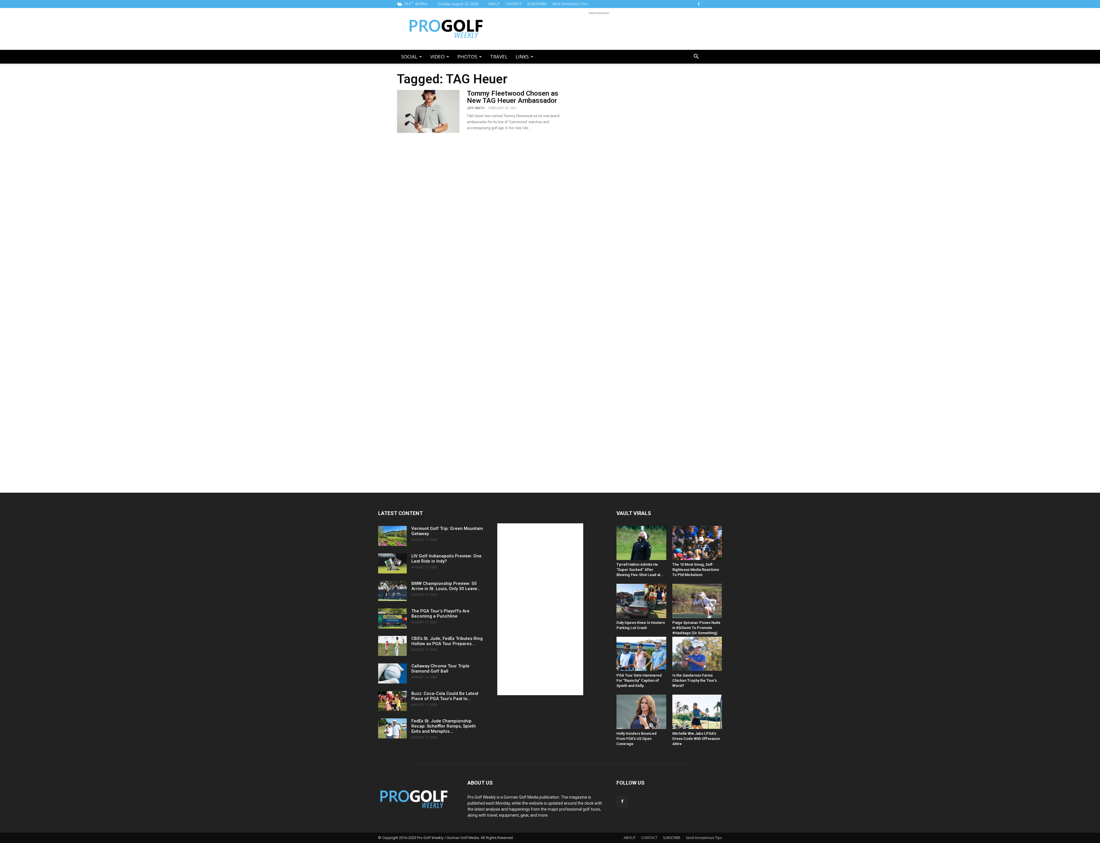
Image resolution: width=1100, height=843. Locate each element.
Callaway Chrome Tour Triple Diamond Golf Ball (440, 668)
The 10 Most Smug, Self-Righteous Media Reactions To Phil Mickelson (695, 569)
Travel (499, 56)
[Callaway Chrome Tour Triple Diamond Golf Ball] (392, 673)
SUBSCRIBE (537, 4)
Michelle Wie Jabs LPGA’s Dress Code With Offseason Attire (696, 738)
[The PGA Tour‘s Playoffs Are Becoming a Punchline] (392, 618)
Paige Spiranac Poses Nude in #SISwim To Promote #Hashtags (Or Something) (696, 627)
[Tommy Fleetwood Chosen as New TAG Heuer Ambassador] (428, 111)
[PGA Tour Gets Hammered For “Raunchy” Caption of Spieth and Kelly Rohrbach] (641, 654)
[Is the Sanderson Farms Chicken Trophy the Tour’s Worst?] (697, 654)
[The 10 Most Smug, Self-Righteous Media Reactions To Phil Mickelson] (697, 543)
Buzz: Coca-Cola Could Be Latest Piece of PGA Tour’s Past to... (444, 696)
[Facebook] (698, 4)
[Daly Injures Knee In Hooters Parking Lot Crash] (641, 601)
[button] (696, 57)
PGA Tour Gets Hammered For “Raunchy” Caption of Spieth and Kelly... (639, 680)
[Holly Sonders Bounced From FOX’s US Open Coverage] (641, 712)
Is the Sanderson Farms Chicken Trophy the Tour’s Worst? (694, 680)
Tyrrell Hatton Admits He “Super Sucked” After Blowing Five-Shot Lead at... (640, 569)
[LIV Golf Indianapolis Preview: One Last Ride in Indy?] (392, 563)
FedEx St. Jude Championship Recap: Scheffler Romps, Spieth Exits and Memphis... (443, 726)
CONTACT (513, 4)
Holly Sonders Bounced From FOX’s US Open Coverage (636, 738)
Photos (467, 56)
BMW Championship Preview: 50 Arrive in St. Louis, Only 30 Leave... (446, 586)
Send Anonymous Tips (570, 4)
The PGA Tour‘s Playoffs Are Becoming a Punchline (440, 613)
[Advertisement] (598, 29)
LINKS (522, 56)
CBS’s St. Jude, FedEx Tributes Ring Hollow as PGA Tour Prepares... (447, 641)
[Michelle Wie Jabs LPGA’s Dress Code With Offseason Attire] (697, 712)
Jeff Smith (475, 108)
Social (409, 56)
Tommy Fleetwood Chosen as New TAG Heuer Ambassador (512, 97)
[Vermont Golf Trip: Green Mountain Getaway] (392, 536)
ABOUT (494, 4)
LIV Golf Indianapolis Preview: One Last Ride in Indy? (446, 558)
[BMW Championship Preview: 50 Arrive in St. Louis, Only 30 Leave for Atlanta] (392, 591)
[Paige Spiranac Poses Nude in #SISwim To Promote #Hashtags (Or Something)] (697, 601)
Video (437, 56)
